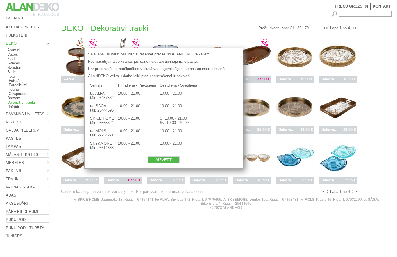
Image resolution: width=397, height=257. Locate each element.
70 (307, 28)
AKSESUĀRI (17, 203)
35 (299, 28)
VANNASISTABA (20, 187)
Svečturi (14, 67)
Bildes (12, 72)
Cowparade (18, 93)
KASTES (13, 138)
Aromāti (13, 50)
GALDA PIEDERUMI (23, 130)
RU (20, 18)
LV (8, 18)
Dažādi (13, 107)
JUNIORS (14, 236)
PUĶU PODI (16, 220)
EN (14, 18)
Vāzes (12, 54)
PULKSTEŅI (16, 35)
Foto (11, 76)
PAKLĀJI (13, 171)
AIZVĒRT (163, 160)
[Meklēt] (335, 14)
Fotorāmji (16, 80)
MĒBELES (15, 163)
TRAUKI (13, 179)
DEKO (11, 43)
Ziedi (11, 59)
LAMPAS (13, 146)
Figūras (13, 89)
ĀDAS (11, 195)
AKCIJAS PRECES (22, 27)
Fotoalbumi (18, 85)
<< (325, 28)
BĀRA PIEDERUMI (22, 211)
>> (354, 28)
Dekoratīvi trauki (21, 102)
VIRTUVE (14, 122)
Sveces (13, 63)
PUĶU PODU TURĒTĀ (25, 228)
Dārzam (13, 98)
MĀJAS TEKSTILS (22, 154)
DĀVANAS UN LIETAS (25, 114)
